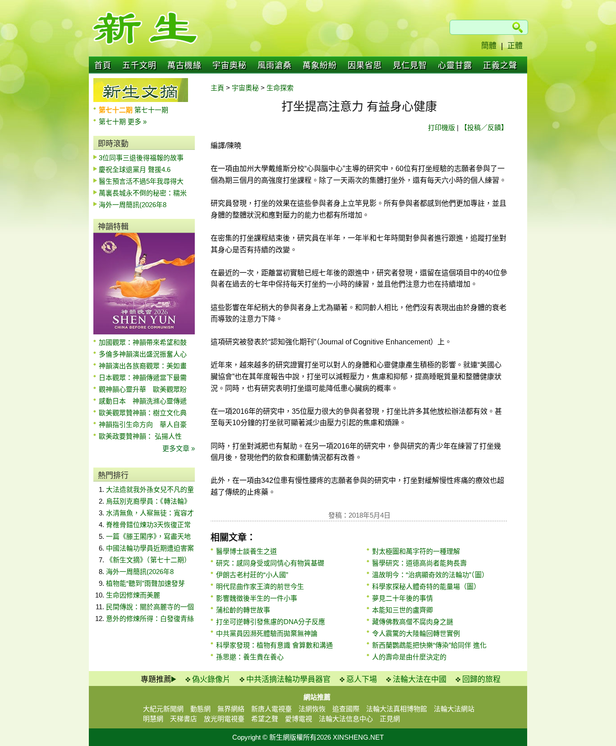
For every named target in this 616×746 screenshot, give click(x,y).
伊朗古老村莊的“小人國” (252, 575)
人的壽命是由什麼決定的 (409, 657)
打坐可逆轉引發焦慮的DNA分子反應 (270, 622)
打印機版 (441, 127)
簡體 (488, 46)
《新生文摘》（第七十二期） (148, 560)
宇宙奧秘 (229, 65)
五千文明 (139, 65)
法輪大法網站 (454, 709)
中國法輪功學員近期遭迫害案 (150, 548)
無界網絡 (230, 709)
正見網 (390, 719)
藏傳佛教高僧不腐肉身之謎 (412, 622)
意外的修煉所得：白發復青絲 (150, 618)
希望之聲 (264, 719)
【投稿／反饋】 (484, 127)
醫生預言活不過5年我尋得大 (141, 181)
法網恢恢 (312, 709)
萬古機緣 (184, 65)
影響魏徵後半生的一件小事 (256, 598)
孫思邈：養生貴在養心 (250, 657)
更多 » (137, 121)
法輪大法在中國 (419, 679)
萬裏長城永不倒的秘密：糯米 (143, 193)
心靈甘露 (455, 65)
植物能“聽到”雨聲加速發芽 (145, 583)
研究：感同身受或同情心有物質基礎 (270, 563)
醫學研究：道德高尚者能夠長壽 (419, 563)
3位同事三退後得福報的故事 (141, 158)
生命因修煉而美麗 (133, 595)
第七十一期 (151, 110)
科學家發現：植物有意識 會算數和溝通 (274, 645)
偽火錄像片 (211, 679)
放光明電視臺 (224, 719)
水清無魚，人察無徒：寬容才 (150, 513)
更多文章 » (178, 448)
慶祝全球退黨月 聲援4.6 (134, 169)
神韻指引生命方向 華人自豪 (143, 424)
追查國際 (345, 709)
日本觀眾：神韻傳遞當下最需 (143, 377)
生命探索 (280, 88)
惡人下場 (361, 679)
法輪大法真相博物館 (396, 709)
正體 (515, 46)
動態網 (200, 709)
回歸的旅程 (481, 679)
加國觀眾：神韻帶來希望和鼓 (143, 342)
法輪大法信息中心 (346, 719)
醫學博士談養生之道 (246, 551)
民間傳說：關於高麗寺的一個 (150, 607)
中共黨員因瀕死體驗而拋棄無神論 (266, 633)
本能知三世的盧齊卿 (402, 610)
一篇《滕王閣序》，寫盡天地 (148, 536)
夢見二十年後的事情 (402, 598)
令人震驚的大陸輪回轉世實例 (416, 633)
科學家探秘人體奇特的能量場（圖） (426, 586)
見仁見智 (410, 65)
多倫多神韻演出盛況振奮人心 (143, 354)
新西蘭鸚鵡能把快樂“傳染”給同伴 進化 (429, 645)
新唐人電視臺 (271, 709)
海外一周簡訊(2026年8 (132, 205)
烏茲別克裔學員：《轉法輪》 (148, 501)
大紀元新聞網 (163, 709)
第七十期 (113, 121)
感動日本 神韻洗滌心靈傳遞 (143, 401)
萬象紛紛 (320, 65)
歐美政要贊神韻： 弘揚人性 (140, 436)
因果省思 (365, 65)
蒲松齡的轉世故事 (243, 610)
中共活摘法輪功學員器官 (288, 679)
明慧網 (153, 719)
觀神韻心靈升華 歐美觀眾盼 (143, 389)
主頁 (217, 88)
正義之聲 (500, 65)
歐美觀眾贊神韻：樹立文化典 (143, 413)
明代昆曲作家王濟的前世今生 (260, 586)
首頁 (102, 65)
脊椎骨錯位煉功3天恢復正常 (148, 524)
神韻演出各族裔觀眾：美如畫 (143, 366)
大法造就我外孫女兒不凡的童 (150, 489)
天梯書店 (183, 719)
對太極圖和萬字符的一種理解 (416, 551)
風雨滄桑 (274, 65)
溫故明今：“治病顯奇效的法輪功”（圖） (430, 575)
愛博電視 (298, 719)
